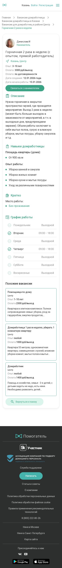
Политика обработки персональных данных (31, 496)
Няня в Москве (31, 527)
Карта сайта (31, 539)
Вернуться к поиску (26, 401)
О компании (31, 490)
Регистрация (46, 5)
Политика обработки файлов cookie (31, 502)
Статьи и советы (31, 484)
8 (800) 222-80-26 (31, 518)
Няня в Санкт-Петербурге (31, 533)
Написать (31, 476)
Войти (34, 5)
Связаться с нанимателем (25, 88)
